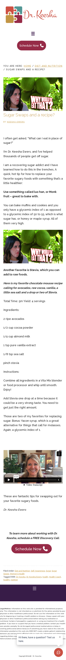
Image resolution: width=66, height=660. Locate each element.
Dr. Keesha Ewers (34, 577)
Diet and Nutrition (22, 571)
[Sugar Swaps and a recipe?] (33, 110)
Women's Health (17, 574)
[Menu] (33, 33)
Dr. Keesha (20, 577)
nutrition (14, 580)
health (45, 577)
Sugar (48, 571)
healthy (6, 580)
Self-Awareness (38, 571)
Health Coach (55, 577)
